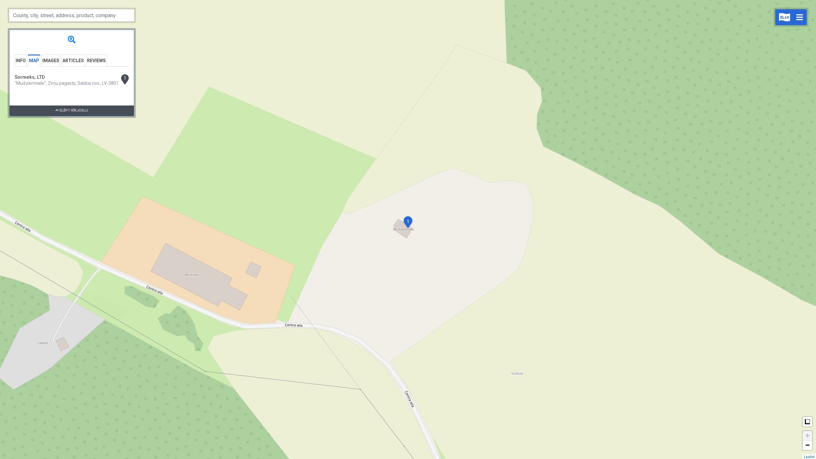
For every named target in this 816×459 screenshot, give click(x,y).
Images (50, 60)
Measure (807, 421)
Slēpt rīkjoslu (73, 110)
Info (21, 60)
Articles (73, 60)
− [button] (807, 445)
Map (34, 60)
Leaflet (809, 456)
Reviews (96, 60)
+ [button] (807, 436)
